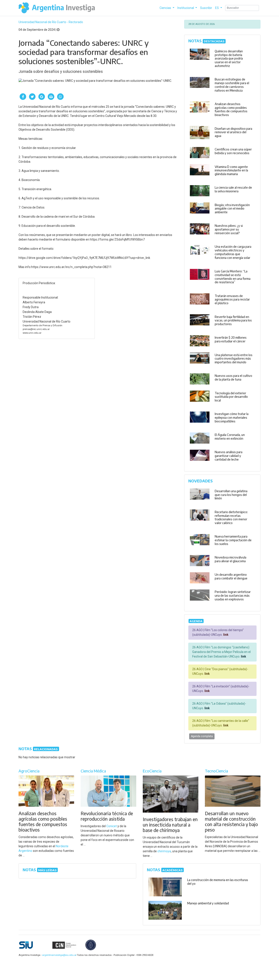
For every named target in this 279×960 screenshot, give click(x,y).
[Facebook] (23, 96)
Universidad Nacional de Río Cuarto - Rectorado (51, 22)
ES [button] (217, 8)
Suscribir (206, 8)
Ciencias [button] (166, 8)
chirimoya (164, 851)
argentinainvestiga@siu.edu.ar (58, 955)
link (225, 634)
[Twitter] (32, 96)
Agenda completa (202, 736)
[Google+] (41, 96)
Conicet (111, 826)
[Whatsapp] (60, 96)
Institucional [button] (186, 8)
